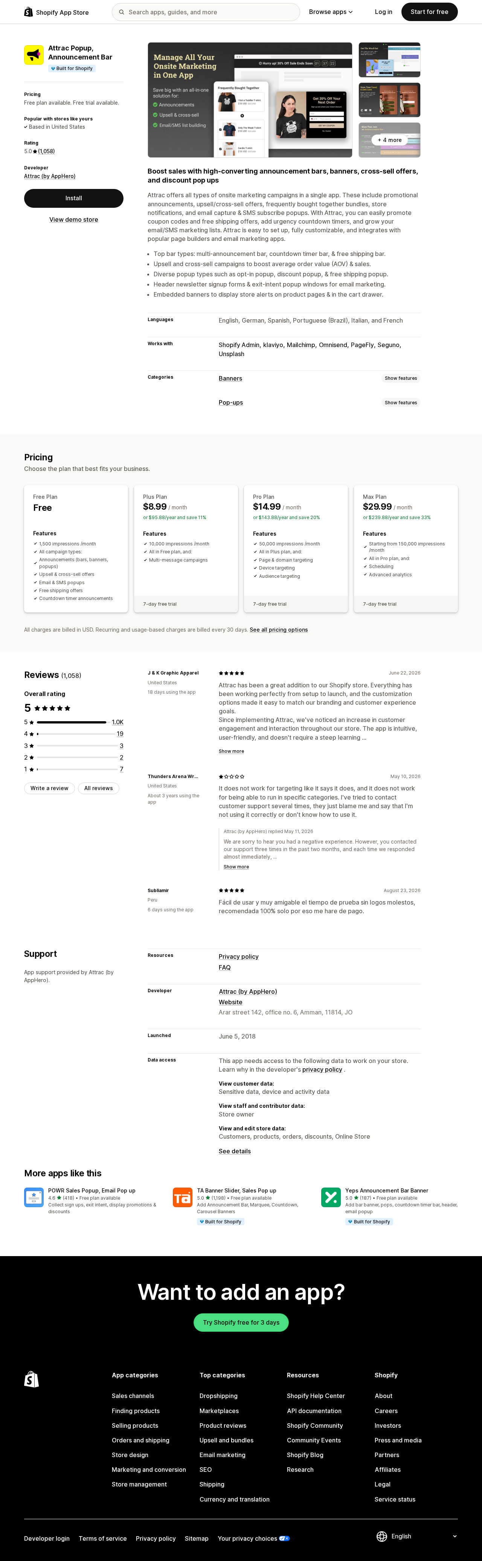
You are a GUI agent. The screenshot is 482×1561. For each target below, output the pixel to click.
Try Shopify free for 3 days (241, 1322)
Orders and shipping (140, 1440)
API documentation (314, 1411)
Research (300, 1469)
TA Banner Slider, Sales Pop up (236, 1190)
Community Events (314, 1440)
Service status (395, 1499)
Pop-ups (231, 402)
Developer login (47, 1538)
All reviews (98, 788)
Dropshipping (219, 1396)
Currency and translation (235, 1499)
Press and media (398, 1440)
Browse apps (327, 11)
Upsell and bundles (226, 1440)
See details (235, 1151)
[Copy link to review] (203, 673)
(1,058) (46, 151)
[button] (92, 1201)
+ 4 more (390, 140)
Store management (139, 1484)
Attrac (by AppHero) (50, 176)
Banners (230, 378)
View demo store (73, 219)
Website (231, 1002)
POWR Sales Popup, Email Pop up (92, 1190)
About (383, 1396)
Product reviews (223, 1425)
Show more (231, 751)
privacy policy (322, 1069)
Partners (387, 1455)
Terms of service (103, 1538)
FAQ (225, 967)
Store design (130, 1455)
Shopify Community (315, 1425)
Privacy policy (239, 956)
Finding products (136, 1411)
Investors (388, 1425)
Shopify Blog (305, 1455)
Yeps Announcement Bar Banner (386, 1190)
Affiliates (388, 1469)
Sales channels (133, 1396)
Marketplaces (219, 1411)
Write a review (50, 788)
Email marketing (223, 1455)
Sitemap (197, 1538)
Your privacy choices (247, 1538)
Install (74, 198)
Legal (382, 1484)
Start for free (429, 11)
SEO (206, 1469)
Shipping (212, 1484)
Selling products (135, 1425)
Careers (386, 1411)
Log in (383, 11)
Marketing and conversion (149, 1469)
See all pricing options (279, 629)
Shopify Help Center (316, 1396)
